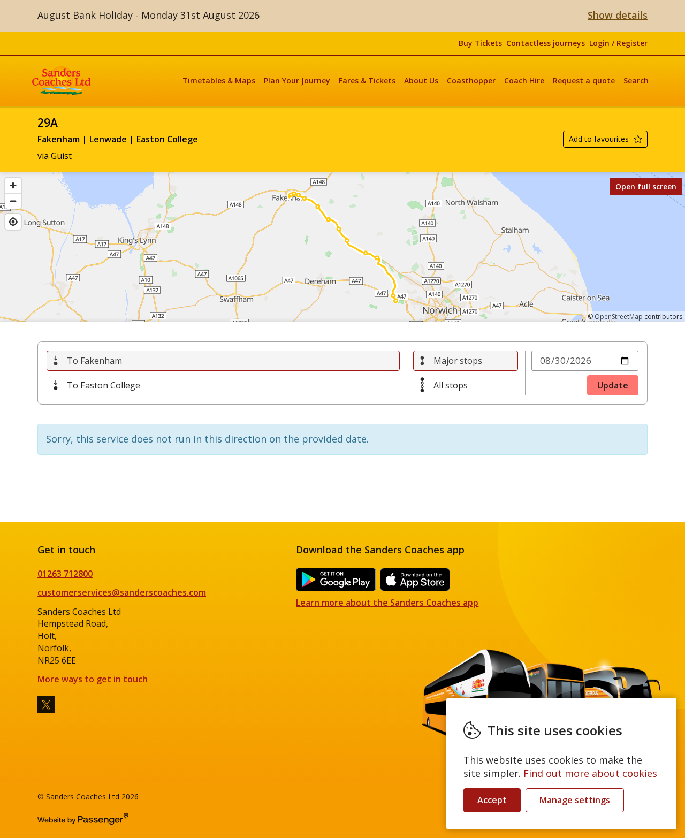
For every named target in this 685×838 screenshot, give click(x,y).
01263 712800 (65, 574)
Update (612, 385)
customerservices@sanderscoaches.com (121, 592)
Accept (492, 800)
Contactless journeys (545, 43)
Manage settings (574, 800)
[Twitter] (46, 704)
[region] (342, 247)
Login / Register (618, 43)
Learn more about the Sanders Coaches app (387, 602)
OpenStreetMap (619, 316)
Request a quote (584, 80)
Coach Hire (524, 80)
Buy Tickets (480, 43)
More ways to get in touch (92, 679)
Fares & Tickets (367, 80)
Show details (618, 15)
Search (636, 80)
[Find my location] (13, 222)
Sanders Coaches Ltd (61, 80)
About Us (421, 80)
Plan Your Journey (297, 80)
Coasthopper (471, 80)
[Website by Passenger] (82, 822)
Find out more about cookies (590, 773)
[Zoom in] (13, 185)
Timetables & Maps (218, 80)
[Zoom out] (13, 201)
